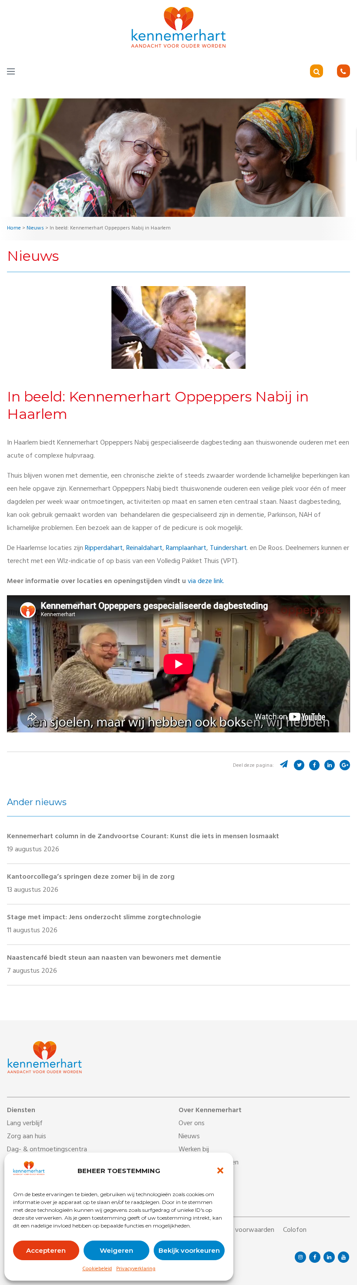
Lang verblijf (25, 1123)
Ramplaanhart (186, 548)
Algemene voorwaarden (239, 1230)
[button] (220, 1170)
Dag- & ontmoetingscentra (47, 1150)
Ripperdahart (104, 548)
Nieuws (189, 1136)
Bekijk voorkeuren (189, 1250)
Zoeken (328, 72)
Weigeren (116, 1250)
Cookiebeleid (97, 1269)
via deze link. (207, 581)
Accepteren (46, 1250)
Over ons (191, 1123)
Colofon (294, 1230)
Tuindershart (228, 548)
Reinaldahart (144, 548)
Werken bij (193, 1150)
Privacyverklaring (135, 1269)
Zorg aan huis (26, 1136)
